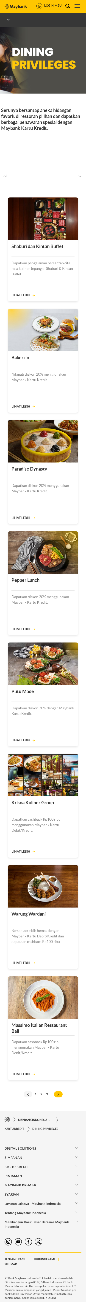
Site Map (11, 1264)
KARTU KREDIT (14, 1128)
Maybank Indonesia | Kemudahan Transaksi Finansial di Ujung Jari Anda (35, 1119)
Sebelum (28, 1094)
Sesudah (58, 1094)
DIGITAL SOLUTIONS (20, 1148)
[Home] (7, 1120)
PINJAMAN (13, 1176)
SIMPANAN (13, 1157)
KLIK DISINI (48, 1297)
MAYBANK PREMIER (20, 1185)
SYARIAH (12, 1194)
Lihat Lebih (21, 295)
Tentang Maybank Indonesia (25, 1213)
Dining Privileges (45, 1128)
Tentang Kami (15, 1259)
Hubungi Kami (44, 1259)
